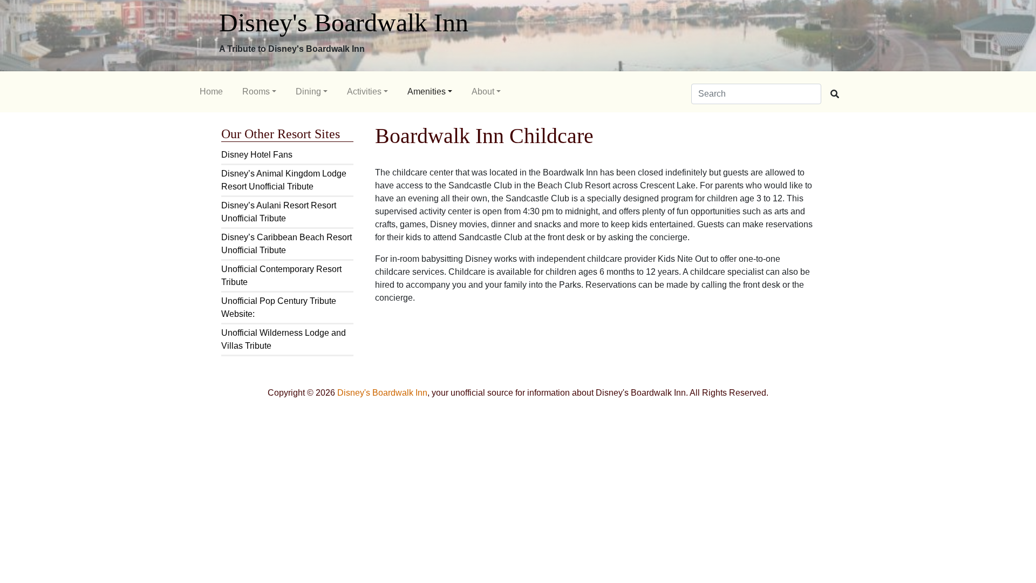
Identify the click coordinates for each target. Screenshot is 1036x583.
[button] (259, 92)
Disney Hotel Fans (256, 154)
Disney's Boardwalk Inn (343, 22)
